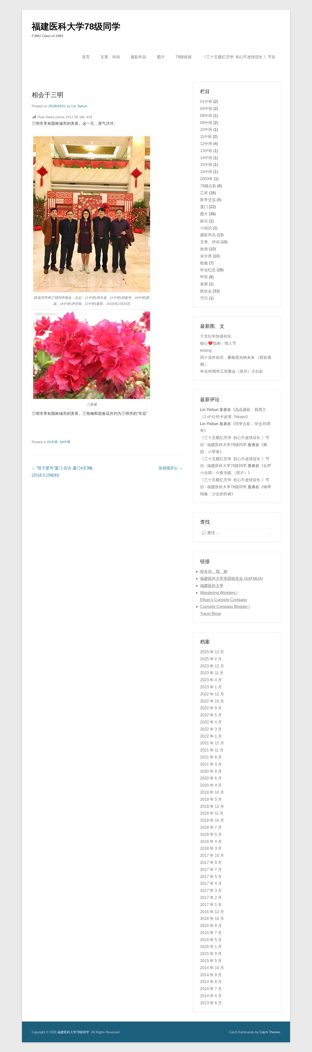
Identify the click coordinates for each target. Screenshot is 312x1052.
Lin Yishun (79, 106)
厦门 (204, 207)
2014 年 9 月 (211, 975)
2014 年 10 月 (212, 968)
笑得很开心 (170, 468)
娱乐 (204, 221)
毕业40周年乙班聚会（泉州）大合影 (231, 371)
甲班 (204, 277)
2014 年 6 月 (211, 996)
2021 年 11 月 (212, 750)
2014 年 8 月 (211, 982)
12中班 (206, 144)
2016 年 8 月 (211, 926)
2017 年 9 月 (211, 862)
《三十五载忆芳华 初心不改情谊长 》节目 (238, 57)
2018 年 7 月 (211, 827)
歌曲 (204, 263)
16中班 (206, 172)
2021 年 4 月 (211, 764)
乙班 (204, 193)
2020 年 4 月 (211, 785)
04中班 (65, 442)
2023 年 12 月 (212, 666)
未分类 (206, 256)
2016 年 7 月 (211, 933)
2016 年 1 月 (211, 947)
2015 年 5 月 (211, 961)
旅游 (204, 249)
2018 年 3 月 (211, 848)
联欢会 (206, 291)
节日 (204, 298)
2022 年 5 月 (211, 715)
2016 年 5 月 (211, 940)
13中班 (206, 151)
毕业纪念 (208, 270)
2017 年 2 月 (211, 898)
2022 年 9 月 (211, 708)
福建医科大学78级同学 (76, 26)
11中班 (206, 137)
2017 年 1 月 (211, 905)
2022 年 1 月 (211, 736)
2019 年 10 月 (212, 792)
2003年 (206, 179)
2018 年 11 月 (212, 813)
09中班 (206, 123)
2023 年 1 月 (211, 687)
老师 (204, 284)
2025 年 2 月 (211, 659)
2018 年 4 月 (211, 841)
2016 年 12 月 (212, 912)
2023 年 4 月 (211, 680)
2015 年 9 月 (211, 954)
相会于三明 (47, 94)
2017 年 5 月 (211, 877)
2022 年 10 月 (212, 701)
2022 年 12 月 (212, 694)
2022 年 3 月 (211, 729)
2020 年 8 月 (211, 771)
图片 (161, 57)
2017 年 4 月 (211, 883)
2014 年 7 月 (211, 989)
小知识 (206, 228)
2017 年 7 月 (211, 869)
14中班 (206, 158)
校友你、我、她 (213, 571)
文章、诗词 (110, 57)
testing (206, 350)
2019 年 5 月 (211, 799)
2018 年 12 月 (212, 806)
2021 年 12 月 (212, 743)
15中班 (206, 165)
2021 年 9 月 (211, 757)
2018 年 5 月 (211, 834)
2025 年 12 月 (212, 652)
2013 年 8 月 (211, 1003)
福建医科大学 (212, 586)
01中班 (52, 442)
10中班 (206, 129)
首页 (86, 57)
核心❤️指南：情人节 (218, 343)
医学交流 (208, 200)
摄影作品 (138, 57)
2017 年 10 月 (212, 855)
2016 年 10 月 (212, 918)
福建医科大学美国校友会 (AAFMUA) (231, 578)
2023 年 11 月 (212, 673)
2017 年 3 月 (211, 890)
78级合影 (208, 186)
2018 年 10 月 (212, 820)
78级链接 (184, 57)
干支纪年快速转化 (215, 336)
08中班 (206, 116)
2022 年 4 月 (211, 722)
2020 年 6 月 (211, 778)
